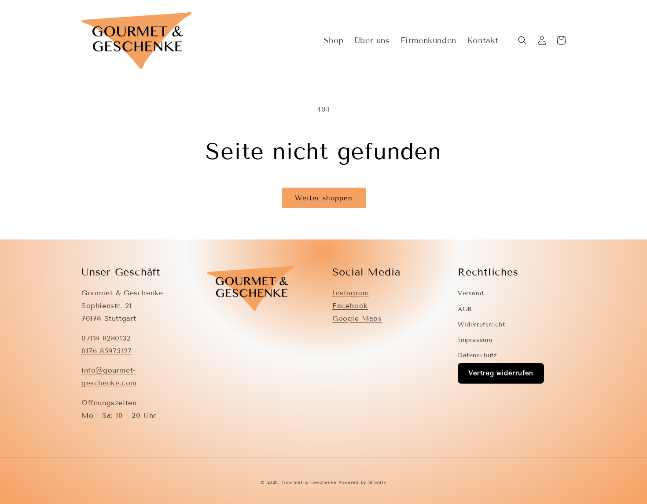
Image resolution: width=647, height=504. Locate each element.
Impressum (475, 340)
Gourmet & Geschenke (309, 482)
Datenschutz (477, 355)
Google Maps (357, 318)
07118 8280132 (106, 338)
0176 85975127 (106, 351)
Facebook (350, 305)
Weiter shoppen (324, 198)
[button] (522, 40)
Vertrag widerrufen (500, 373)
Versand (470, 293)
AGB (465, 309)
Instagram (350, 293)
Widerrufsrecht (481, 324)
